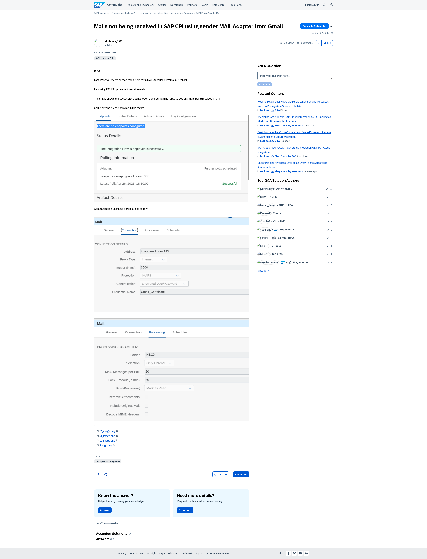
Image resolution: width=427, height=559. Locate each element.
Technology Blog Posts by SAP (278, 156)
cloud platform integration (108, 461)
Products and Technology (140, 5)
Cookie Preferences (218, 553)
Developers (176, 5)
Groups (162, 5)
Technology (144, 13)
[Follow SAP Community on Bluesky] (294, 553)
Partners (192, 5)
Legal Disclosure (168, 553)
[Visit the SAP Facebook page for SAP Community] (288, 553)
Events (204, 5)
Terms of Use (136, 553)
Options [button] (330, 26)
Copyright (151, 553)
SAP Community (101, 13)
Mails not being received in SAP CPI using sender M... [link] (195, 13)
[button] (319, 43)
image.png (106, 445)
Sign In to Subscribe (314, 26)
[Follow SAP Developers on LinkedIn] (306, 553)
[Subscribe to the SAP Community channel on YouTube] (300, 553)
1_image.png (107, 440)
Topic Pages (236, 5)
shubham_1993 (113, 41)
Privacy (122, 553)
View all (261, 271)
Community (114, 4)
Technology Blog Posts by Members (281, 125)
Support (199, 553)
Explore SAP (312, 5)
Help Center (218, 5)
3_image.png (107, 436)
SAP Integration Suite (105, 58)
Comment (241, 474)
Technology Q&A (160, 13)
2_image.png (107, 431)
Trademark (186, 553)
